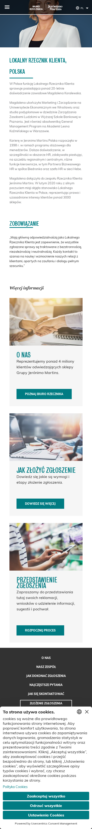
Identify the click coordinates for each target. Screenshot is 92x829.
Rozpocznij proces (40, 630)
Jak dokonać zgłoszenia (46, 676)
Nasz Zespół (46, 667)
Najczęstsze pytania (46, 685)
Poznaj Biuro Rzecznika (44, 394)
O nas (46, 658)
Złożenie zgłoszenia (46, 703)
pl (82, 8)
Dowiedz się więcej (40, 503)
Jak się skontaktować (46, 694)
